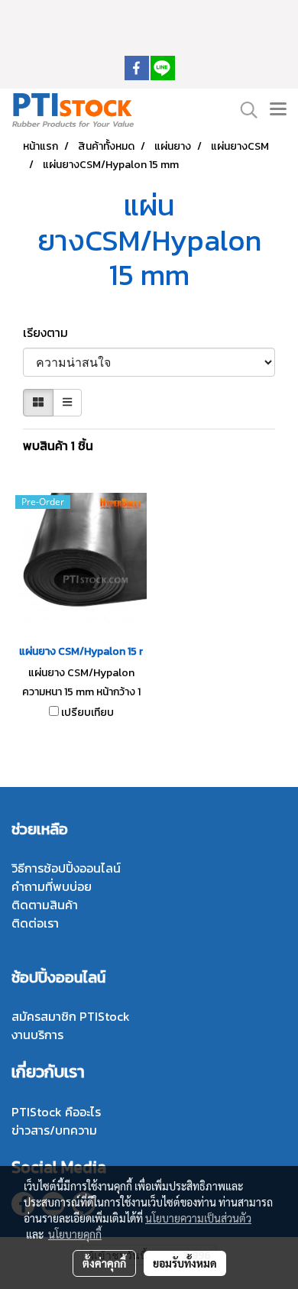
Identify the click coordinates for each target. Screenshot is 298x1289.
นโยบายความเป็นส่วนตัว (198, 1218)
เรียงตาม (50, 332)
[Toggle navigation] (278, 110)
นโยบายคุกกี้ (75, 1234)
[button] (243, 110)
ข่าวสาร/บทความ (54, 1130)
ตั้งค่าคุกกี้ (104, 1263)
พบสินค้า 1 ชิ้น (58, 445)
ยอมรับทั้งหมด (185, 1263)
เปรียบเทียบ (87, 713)
